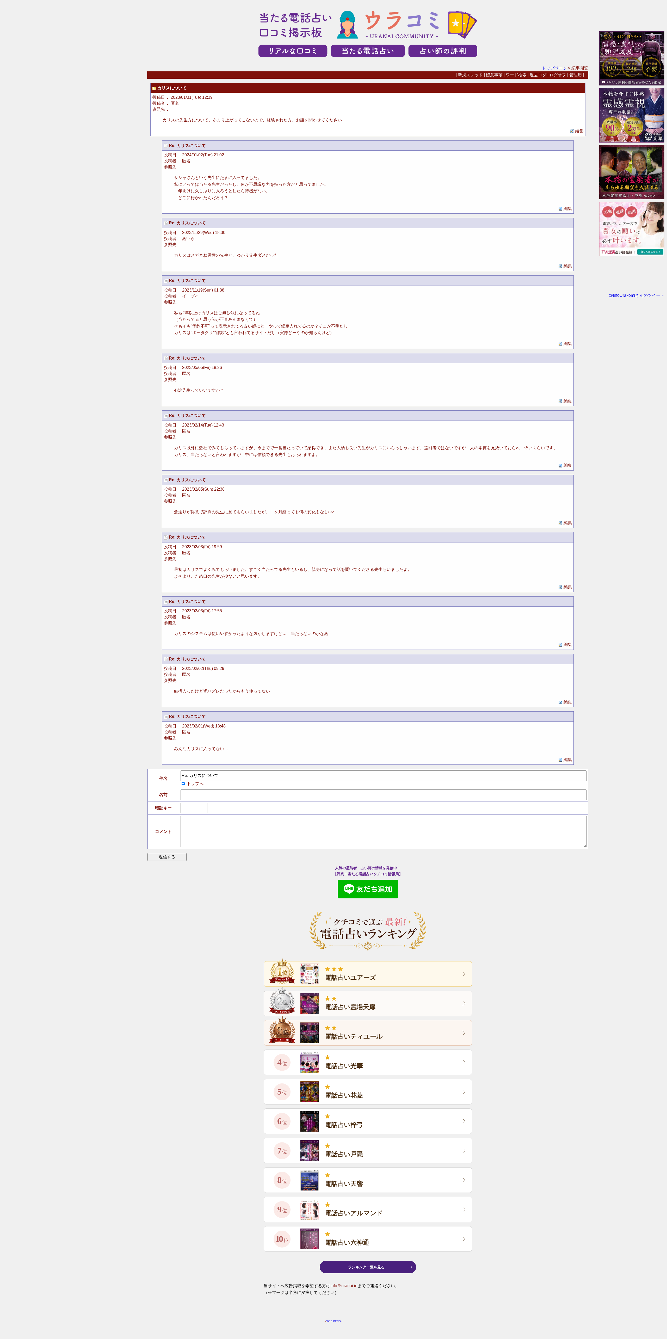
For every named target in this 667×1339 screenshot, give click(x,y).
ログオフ (557, 75)
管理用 (575, 75)
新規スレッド (470, 75)
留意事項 (494, 75)
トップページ (554, 68)
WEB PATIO (333, 1321)
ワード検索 (516, 75)
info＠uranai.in (343, 1286)
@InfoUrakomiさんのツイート (636, 295)
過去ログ (538, 75)
